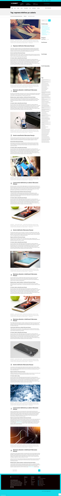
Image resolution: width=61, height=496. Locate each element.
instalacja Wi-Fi (44, 90)
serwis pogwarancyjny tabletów (45, 131)
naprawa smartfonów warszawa (27, 40)
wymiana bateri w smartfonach (29, 86)
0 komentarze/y (31, 87)
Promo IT (32, 483)
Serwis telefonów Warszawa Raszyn (23, 230)
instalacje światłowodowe (46, 94)
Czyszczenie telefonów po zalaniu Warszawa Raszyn (25, 183)
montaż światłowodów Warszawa (45, 110)
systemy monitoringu (44, 135)
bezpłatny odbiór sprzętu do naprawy (45, 80)
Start (24, 478)
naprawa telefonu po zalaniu (18, 85)
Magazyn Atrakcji (33, 481)
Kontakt (25, 484)
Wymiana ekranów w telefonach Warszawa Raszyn (25, 90)
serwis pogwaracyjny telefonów (45, 130)
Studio (25, 480)
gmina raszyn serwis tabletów (45, 84)
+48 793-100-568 (41, 479)
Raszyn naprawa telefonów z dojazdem (45, 124)
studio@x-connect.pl (41, 483)
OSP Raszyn (32, 482)
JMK (31, 480)
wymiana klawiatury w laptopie (45, 140)
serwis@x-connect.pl (19, 422)
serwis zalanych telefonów (20, 86)
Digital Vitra (32, 478)
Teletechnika (25, 481)
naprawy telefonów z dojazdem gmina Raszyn (45, 115)
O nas (24, 483)
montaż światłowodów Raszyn (45, 107)
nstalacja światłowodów (46, 118)
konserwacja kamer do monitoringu (44, 99)
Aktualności (25, 482)
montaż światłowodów (45, 105)
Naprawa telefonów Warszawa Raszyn (23, 46)
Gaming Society (33, 479)
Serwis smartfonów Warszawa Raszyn (23, 135)
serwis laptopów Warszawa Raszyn (46, 129)
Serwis (16, 40)
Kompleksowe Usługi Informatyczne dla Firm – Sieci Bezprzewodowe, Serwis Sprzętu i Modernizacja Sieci (46, 28)
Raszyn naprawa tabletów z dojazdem (45, 122)
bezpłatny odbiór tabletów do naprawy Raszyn (45, 81)
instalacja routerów (44, 89)
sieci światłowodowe (45, 134)
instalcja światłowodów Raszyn (46, 98)
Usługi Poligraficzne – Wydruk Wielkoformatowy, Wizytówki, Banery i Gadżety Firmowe (46, 32)
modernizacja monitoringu (45, 101)
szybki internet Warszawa (46, 139)
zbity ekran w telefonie (24, 87)
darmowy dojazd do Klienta (45, 83)
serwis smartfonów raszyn (32, 85)
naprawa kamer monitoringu (45, 111)
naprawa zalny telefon (25, 85)
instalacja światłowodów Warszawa (46, 92)
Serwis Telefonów (19, 40)
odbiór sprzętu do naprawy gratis (46, 119)
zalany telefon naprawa (17, 87)
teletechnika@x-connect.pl (42, 484)
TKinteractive (32, 484)
